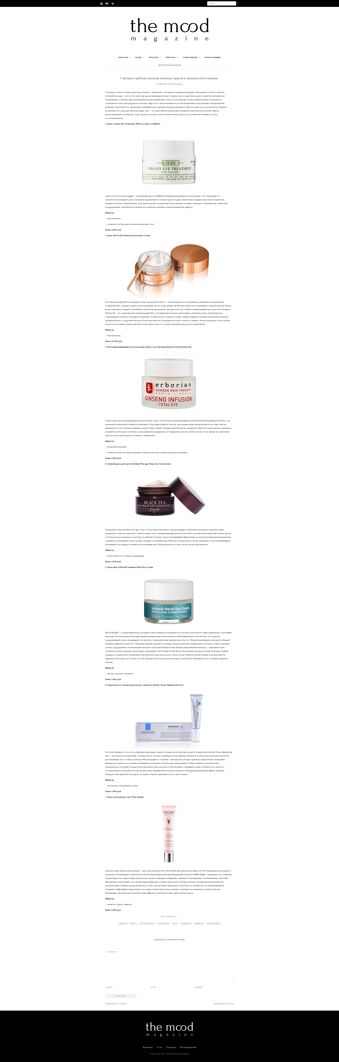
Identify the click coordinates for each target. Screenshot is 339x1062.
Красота (154, 57)
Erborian (123, 923)
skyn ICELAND (163, 923)
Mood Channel (213, 57)
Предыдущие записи (116, 1004)
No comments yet (169, 916)
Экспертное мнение (169, 65)
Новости (123, 57)
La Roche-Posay (147, 923)
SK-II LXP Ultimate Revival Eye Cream (131, 235)
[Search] (238, 4)
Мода (138, 57)
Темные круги (213, 923)
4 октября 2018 (161, 84)
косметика (186, 923)
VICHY (175, 923)
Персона (171, 57)
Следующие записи (223, 1004)
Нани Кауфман (176, 84)
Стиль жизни (190, 57)
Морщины (199, 923)
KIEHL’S (133, 923)
